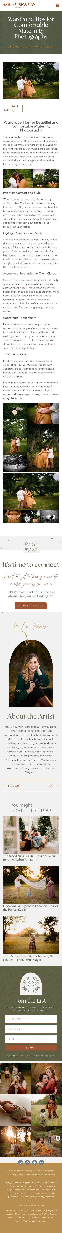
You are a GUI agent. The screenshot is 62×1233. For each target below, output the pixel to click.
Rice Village (34, 1217)
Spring (43, 1217)
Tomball (27, 1221)
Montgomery (41, 1221)
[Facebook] (27, 1162)
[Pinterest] (34, 1162)
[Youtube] (41, 1162)
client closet (19, 288)
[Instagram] (20, 1162)
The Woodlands (48, 1214)
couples (12, 46)
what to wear (45, 46)
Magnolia (18, 1221)
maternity (27, 46)
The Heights (23, 1217)
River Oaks (12, 1217)
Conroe (50, 1217)
